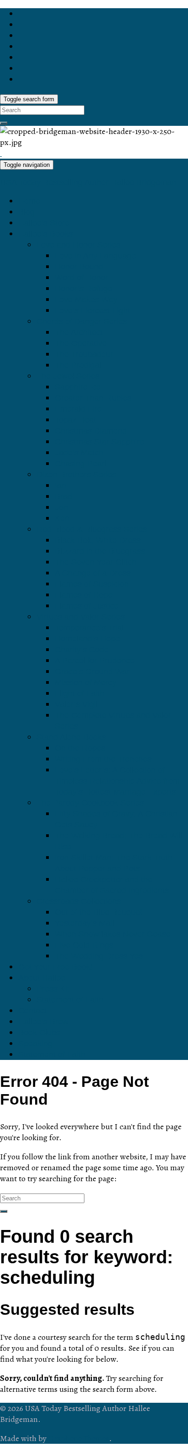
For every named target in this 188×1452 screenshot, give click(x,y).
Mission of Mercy (85, 682)
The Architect (79, 332)
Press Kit (53, 988)
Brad (63, 496)
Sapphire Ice (78, 387)
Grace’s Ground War (92, 671)
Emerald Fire (78, 408)
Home (29, 201)
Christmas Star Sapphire (99, 441)
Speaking (35, 1043)
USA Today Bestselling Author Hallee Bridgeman (88, 182)
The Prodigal (78, 365)
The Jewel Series (68, 376)
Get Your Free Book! (55, 966)
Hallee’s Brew (43, 1021)
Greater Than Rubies (93, 398)
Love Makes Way (86, 299)
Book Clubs (39, 1032)
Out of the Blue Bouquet (98, 912)
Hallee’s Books (45, 233)
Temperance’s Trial (89, 627)
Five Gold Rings (84, 945)
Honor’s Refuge (83, 288)
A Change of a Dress (93, 573)
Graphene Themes (78, 1438)
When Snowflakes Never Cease (113, 934)
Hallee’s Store (43, 222)
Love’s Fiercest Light (92, 310)
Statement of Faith (70, 999)
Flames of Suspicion (92, 584)
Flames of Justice (87, 605)
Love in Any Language (95, 255)
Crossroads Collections (79, 901)
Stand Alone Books (71, 737)
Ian (60, 485)
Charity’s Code (82, 649)
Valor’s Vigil (76, 704)
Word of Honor (81, 277)
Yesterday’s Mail (84, 923)
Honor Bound (79, 266)
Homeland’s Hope (87, 638)
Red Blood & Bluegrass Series (92, 529)
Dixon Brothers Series (76, 474)
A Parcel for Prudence (95, 660)
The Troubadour (84, 354)
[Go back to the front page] (1, 153)
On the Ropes (80, 748)
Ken (62, 518)
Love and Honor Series (78, 244)
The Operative (81, 343)
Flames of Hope (84, 594)
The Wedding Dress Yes (99, 956)
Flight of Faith (79, 693)
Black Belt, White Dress (98, 540)
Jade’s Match (79, 452)
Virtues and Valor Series (81, 616)
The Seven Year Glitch (95, 562)
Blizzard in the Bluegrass (100, 551)
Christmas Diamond (91, 430)
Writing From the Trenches (103, 759)
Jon (61, 507)
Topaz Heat (75, 419)
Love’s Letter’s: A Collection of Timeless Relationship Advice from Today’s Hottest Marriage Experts (117, 780)
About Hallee (41, 977)
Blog (26, 212)
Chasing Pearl (80, 463)
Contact (32, 1010)
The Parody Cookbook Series (90, 802)
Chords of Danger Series (82, 321)
